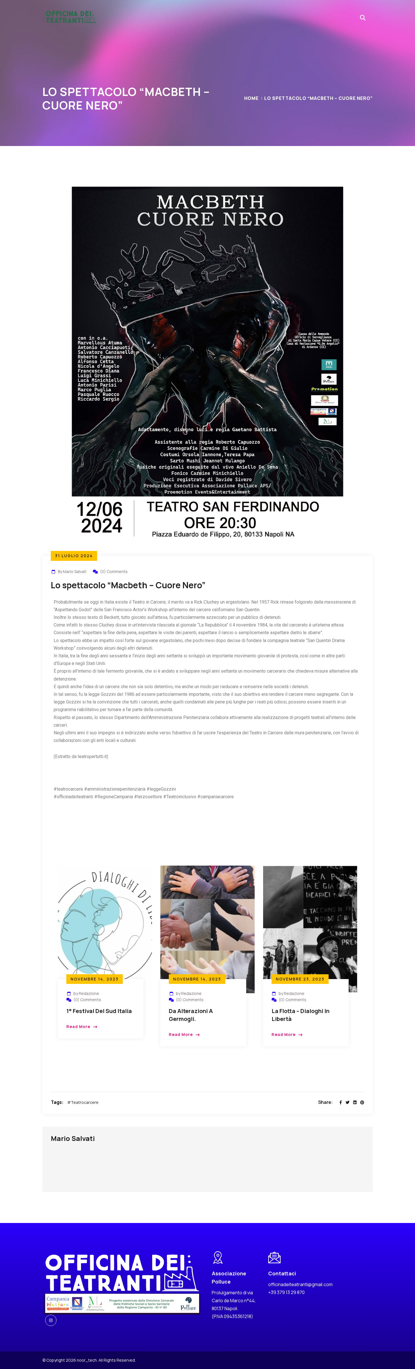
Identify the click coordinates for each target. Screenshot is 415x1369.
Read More (78, 1026)
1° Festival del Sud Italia (99, 1011)
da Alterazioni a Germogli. (191, 1015)
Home (251, 98)
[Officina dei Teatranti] (70, 17)
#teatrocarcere (83, 1102)
